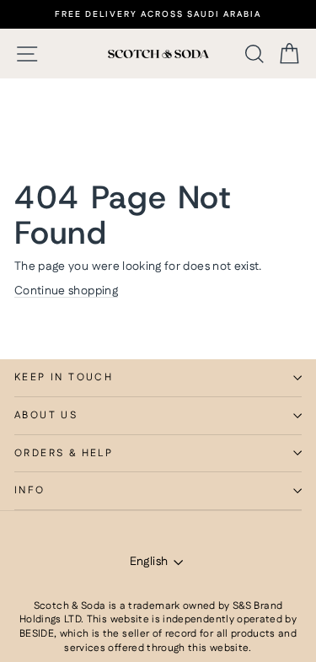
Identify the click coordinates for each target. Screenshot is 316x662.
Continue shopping (66, 291)
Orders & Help (63, 453)
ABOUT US (46, 415)
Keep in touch (63, 377)
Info (30, 490)
